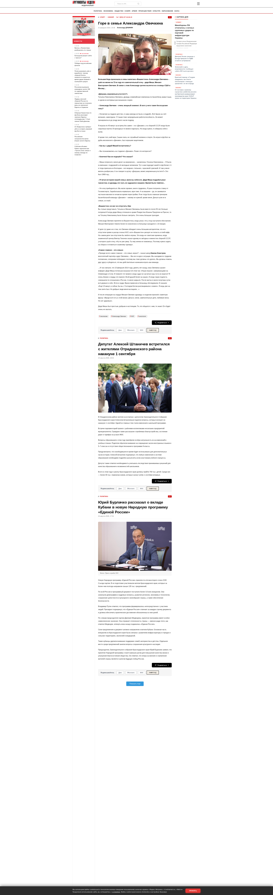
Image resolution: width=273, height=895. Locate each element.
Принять (193, 891)
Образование (167, 11)
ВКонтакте (130, 330)
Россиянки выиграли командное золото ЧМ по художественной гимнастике (82, 90)
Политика (98, 11)
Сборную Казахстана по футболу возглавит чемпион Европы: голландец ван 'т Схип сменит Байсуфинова (83, 117)
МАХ (141, 330)
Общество (118, 11)
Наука (176, 11)
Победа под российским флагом (83, 64)
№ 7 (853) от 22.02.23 (124, 17)
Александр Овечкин (118, 316)
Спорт (102, 17)
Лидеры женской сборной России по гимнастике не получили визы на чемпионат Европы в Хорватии (83, 103)
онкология (142, 316)
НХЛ (132, 316)
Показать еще (134, 684)
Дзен (120, 330)
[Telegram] (187, 4)
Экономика (108, 11)
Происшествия (144, 11)
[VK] (192, 4)
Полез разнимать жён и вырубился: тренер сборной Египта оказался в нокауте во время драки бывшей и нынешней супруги (83, 76)
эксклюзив (103, 316)
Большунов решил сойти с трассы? (83, 57)
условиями (116, 892)
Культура (156, 11)
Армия (134, 11)
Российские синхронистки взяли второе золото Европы (82, 139)
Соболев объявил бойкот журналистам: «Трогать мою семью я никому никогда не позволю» (83, 151)
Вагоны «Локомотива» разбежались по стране (83, 49)
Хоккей (111, 17)
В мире (127, 11)
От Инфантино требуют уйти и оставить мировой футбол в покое (83, 129)
